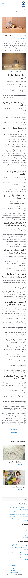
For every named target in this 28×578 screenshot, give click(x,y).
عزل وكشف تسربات (23, 557)
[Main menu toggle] (3, 4)
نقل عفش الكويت (24, 554)
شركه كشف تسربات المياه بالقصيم (20, 552)
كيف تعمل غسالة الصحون (17, 487)
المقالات (14, 567)
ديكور (27, 530)
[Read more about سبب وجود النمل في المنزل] (14, 452)
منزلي (26, 535)
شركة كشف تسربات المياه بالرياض (20, 545)
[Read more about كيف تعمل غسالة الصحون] (14, 477)
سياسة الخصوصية (14, 570)
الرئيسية (14, 565)
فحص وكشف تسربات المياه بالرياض (20, 547)
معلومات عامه (24, 532)
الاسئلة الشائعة (14, 568)
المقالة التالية (14, 432)
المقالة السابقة (14, 429)
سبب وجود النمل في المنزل (17, 462)
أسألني (26, 559)
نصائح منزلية (23, 38)
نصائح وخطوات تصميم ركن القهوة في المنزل (18, 516)
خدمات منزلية (25, 528)
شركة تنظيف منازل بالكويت (21, 549)
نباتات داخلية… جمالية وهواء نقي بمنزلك (19, 514)
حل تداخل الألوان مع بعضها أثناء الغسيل (19, 511)
